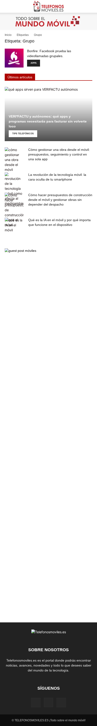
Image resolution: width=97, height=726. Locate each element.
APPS (33, 63)
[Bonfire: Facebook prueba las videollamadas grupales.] (14, 58)
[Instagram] (48, 702)
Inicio (8, 35)
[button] (8, 6)
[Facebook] (35, 702)
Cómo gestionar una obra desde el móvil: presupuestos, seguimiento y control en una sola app (59, 154)
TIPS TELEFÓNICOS (23, 133)
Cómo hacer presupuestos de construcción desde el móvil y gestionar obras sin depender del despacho (60, 199)
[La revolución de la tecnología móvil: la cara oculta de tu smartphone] (14, 189)
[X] (61, 702)
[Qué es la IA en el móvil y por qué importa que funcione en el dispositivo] (14, 225)
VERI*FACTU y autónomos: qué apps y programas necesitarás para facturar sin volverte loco (48, 121)
